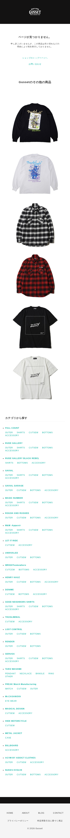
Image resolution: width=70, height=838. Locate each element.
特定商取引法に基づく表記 (50, 821)
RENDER (10, 642)
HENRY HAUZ (12, 577)
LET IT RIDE (11, 541)
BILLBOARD (11, 745)
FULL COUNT (12, 428)
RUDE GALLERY (14, 443)
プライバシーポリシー (17, 821)
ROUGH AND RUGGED (17, 513)
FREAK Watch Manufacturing (20, 684)
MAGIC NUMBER (14, 498)
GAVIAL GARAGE (14, 486)
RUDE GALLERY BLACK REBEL (22, 458)
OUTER (9, 432)
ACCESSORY (12, 435)
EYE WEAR (11, 701)
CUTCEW (10, 570)
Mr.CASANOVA (13, 696)
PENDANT (10, 673)
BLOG (41, 813)
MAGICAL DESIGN (15, 709)
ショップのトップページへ (35, 58)
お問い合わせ (35, 64)
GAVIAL (9, 470)
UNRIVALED (11, 553)
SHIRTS (21, 432)
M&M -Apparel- (13, 525)
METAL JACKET (13, 733)
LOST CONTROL (13, 629)
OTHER (9, 676)
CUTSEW (33, 432)
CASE (8, 738)
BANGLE (40, 673)
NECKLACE (26, 673)
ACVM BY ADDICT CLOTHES (20, 758)
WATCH (9, 689)
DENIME (9, 590)
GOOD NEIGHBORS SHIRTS (20, 602)
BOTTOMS (47, 432)
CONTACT (58, 813)
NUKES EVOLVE (13, 770)
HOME (10, 813)
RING (51, 673)
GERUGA (10, 654)
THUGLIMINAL (12, 617)
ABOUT (25, 813)
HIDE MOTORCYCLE (16, 721)
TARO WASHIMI (13, 669)
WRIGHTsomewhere (15, 565)
